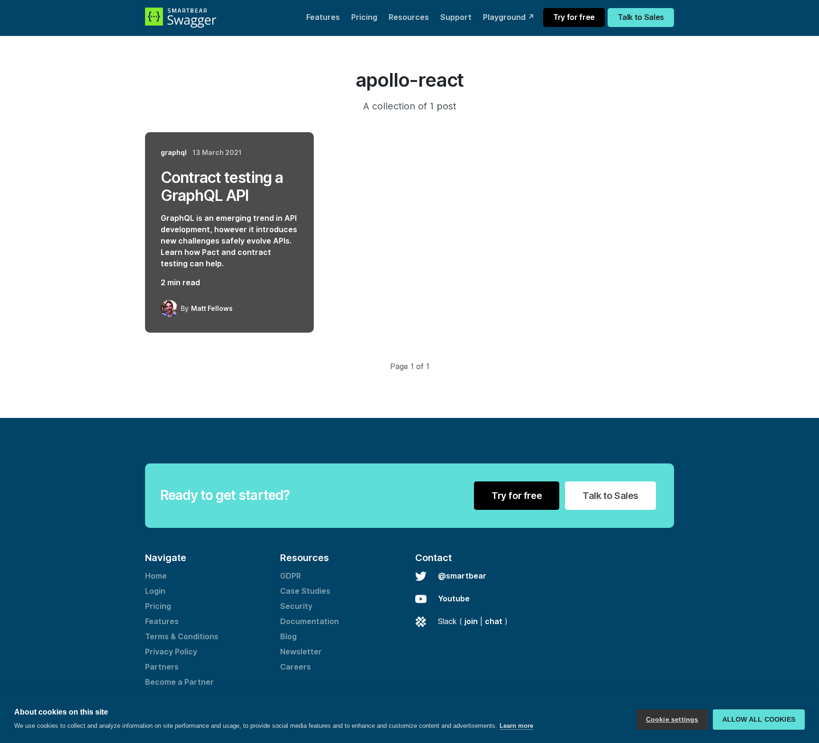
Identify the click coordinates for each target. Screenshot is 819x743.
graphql (174, 152)
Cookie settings (672, 719)
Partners (162, 666)
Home (156, 575)
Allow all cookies (758, 719)
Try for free (574, 17)
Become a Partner (179, 682)
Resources (409, 17)
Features (323, 17)
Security (296, 606)
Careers (295, 666)
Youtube (454, 598)
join (471, 621)
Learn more (516, 725)
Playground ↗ (509, 17)
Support (456, 17)
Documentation (309, 621)
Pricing (364, 17)
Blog (288, 636)
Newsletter (301, 651)
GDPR (290, 575)
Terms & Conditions (181, 636)
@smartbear (462, 575)
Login (155, 591)
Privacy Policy (171, 651)
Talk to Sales (641, 17)
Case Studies (305, 591)
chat (493, 621)
